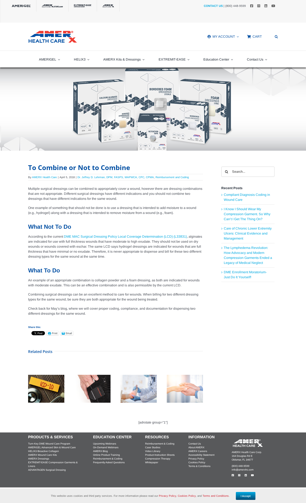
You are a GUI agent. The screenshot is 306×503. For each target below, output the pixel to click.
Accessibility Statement (201, 454)
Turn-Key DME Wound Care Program (49, 443)
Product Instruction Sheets (160, 454)
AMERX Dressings (38, 458)
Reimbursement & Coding (107, 458)
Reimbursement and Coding (172, 177)
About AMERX (196, 447)
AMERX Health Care (44, 177)
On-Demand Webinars (105, 447)
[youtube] (273, 5)
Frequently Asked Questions (109, 462)
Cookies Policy (196, 462)
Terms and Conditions (216, 495)
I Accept (246, 496)
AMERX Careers (197, 451)
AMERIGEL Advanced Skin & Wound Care (52, 447)
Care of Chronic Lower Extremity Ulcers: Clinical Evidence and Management (248, 233)
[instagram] (258, 5)
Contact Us (194, 443)
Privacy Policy (196, 458)
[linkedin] (265, 5)
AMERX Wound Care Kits (42, 454)
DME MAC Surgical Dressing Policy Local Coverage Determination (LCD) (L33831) (125, 236)
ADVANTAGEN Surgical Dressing (47, 469)
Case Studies (152, 447)
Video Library (152, 451)
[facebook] (251, 5)
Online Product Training (106, 454)
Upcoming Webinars (104, 443)
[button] (276, 36)
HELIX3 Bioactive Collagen (43, 451)
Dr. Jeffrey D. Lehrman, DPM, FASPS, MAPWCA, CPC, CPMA (115, 177)
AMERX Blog (100, 451)
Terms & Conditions (199, 466)
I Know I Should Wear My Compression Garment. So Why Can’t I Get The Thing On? (247, 214)
